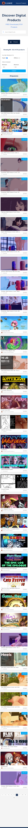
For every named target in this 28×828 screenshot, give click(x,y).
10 (14, 797)
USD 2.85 (24, 475)
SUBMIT (14, 71)
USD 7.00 (24, 614)
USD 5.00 (24, 79)
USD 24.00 (24, 733)
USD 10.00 (24, 119)
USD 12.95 (24, 416)
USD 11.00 (24, 574)
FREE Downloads (12, 24)
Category (15, 42)
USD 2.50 (24, 99)
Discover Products (21, 3)
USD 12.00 (24, 515)
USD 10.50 (24, 376)
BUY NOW (25, 94)
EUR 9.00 (24, 456)
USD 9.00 (24, 317)
